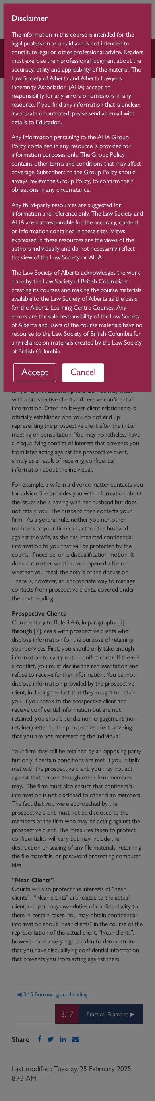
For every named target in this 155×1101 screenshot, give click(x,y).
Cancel (83, 371)
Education (48, 121)
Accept (34, 371)
